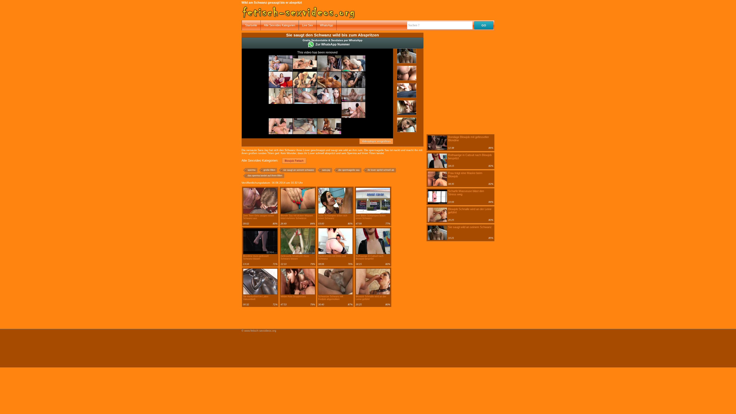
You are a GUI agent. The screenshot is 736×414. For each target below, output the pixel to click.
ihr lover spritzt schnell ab (381, 170)
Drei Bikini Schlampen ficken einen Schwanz (371, 217)
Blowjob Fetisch (294, 160)
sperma (251, 170)
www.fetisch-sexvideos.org (260, 330)
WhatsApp (326, 25)
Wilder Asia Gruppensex (293, 296)
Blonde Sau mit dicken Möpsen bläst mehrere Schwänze (297, 217)
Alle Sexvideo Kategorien (279, 25)
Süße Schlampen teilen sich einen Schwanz (332, 217)
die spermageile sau (349, 170)
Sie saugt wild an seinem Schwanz (470, 227)
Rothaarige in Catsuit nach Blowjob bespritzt (370, 257)
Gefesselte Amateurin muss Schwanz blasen (295, 257)
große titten (269, 170)
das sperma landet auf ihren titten (265, 175)
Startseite (251, 25)
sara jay (326, 170)
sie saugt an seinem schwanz (298, 170)
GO (483, 25)
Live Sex (307, 25)
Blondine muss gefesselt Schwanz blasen (256, 257)
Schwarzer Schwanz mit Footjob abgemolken (330, 298)
